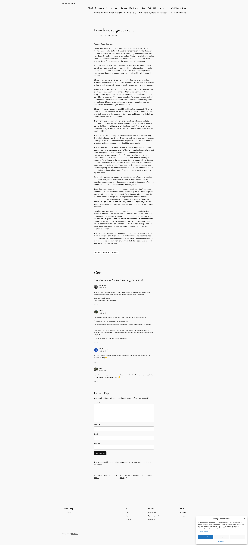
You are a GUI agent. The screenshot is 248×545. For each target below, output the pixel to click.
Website (97, 443)
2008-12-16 (102, 370)
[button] (244, 519)
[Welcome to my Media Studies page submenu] (168, 12)
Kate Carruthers (104, 349)
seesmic (115, 252)
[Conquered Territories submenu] (139, 7)
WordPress (74, 534)
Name (97, 425)
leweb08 (106, 252)
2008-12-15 (102, 313)
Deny (221, 537)
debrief (97, 252)
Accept (205, 537)
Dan (147, 211)
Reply (96, 305)
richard (109, 35)
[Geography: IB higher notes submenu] (117, 7)
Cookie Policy (220, 541)
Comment (98, 402)
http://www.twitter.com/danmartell (105, 300)
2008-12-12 (102, 288)
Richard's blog (68, 3)
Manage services (203, 531)
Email (96, 434)
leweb (115, 35)
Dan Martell (102, 286)
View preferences (237, 537)
